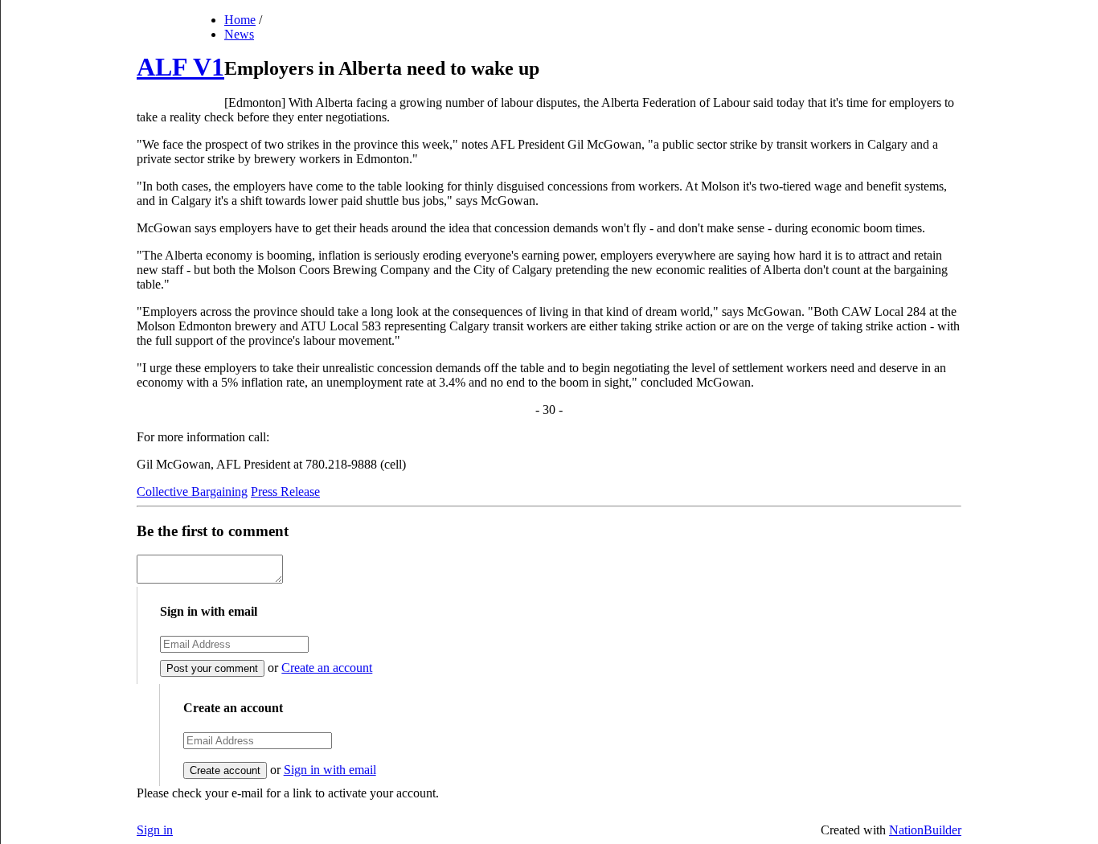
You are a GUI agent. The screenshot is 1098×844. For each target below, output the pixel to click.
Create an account (326, 667)
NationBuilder (925, 830)
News (239, 34)
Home (240, 20)
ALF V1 (180, 66)
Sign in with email (330, 769)
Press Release (285, 491)
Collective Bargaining (192, 491)
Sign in (155, 830)
